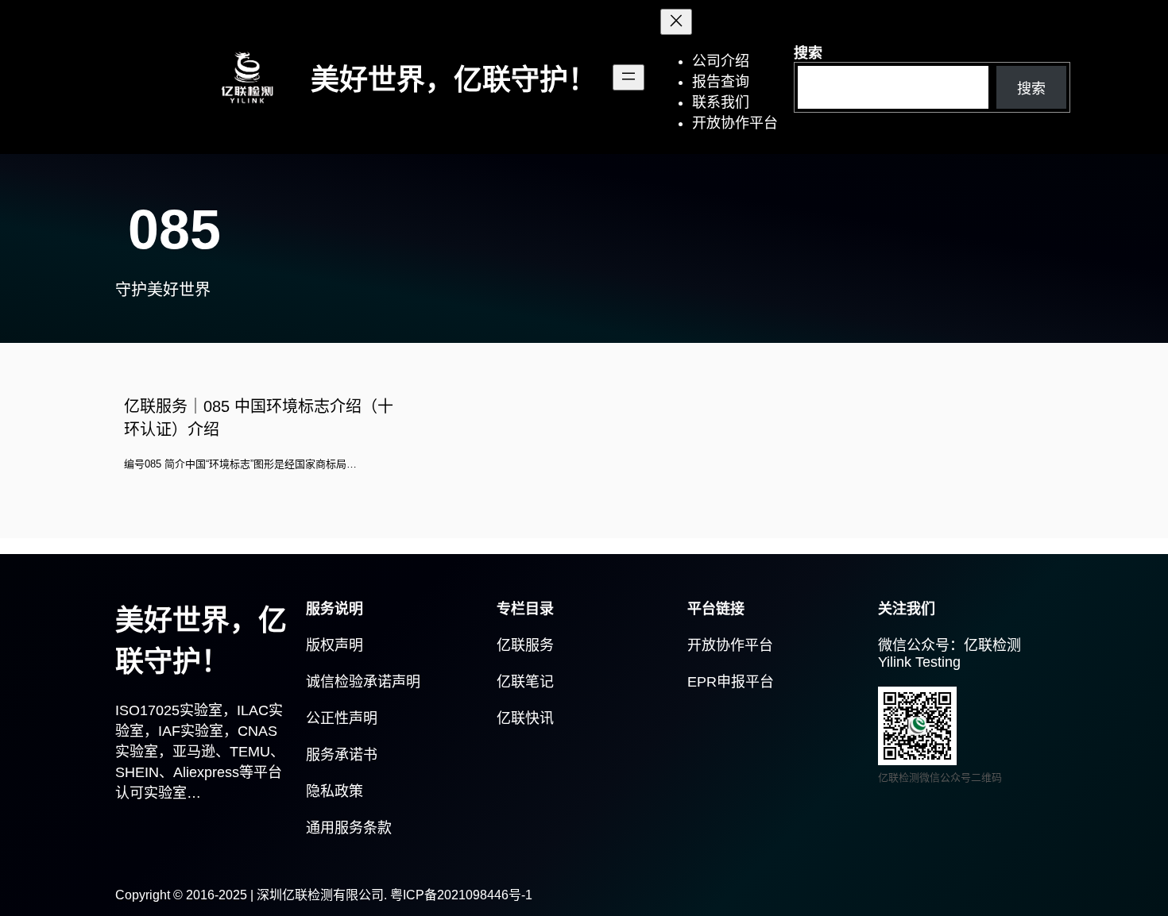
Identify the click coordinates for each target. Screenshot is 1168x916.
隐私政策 (334, 791)
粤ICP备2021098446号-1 (461, 895)
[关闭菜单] (676, 22)
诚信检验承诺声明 (363, 682)
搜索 (808, 53)
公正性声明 (341, 718)
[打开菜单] (628, 77)
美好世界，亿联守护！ (454, 80)
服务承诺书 (341, 755)
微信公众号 (913, 645)
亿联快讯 (525, 718)
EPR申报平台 (730, 682)
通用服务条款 (349, 828)
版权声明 (334, 645)
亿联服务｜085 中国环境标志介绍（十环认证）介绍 (258, 418)
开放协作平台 (730, 645)
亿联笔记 (525, 682)
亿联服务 (525, 645)
